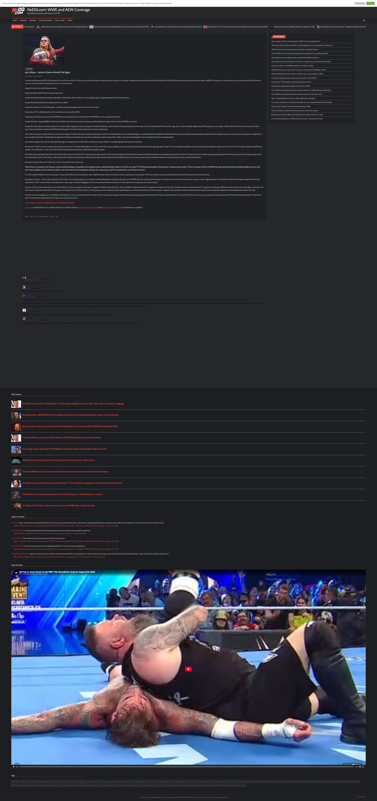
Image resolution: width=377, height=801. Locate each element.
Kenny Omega (266, 781)
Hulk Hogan (217, 781)
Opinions (23, 20)
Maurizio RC (18, 546)
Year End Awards (45, 20)
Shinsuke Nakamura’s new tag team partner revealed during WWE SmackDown (99, 26)
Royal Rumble (43, 785)
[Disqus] (144, 300)
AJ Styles (55, 781)
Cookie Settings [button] (359, 3)
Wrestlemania (188, 785)
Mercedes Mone (308, 781)
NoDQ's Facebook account (111, 207)
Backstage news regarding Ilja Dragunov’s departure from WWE (290, 86)
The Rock (121, 785)
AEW (26, 216)
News (15, 20)
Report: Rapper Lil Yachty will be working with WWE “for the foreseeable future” (295, 41)
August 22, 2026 (112, 526)
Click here (28, 207)
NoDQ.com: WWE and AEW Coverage (58, 9)
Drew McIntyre (178, 781)
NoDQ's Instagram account (87, 207)
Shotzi (52, 216)
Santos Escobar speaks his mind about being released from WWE (290, 106)
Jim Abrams (18, 538)
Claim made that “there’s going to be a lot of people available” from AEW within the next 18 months (301, 90)
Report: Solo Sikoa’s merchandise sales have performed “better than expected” (294, 110)
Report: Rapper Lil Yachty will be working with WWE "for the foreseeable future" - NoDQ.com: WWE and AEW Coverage (59, 526)
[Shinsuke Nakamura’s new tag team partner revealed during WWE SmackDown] (73, 26)
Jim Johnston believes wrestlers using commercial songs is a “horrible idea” (294, 78)
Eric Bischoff (193, 781)
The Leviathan (19, 530)
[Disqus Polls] (144, 248)
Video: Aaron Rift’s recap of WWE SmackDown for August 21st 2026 (215, 26)
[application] (188, 669)
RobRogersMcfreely (21, 554)
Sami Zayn (56, 785)
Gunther (205, 781)
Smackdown (82, 785)
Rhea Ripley (353, 781)
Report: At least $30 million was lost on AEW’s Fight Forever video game (293, 98)
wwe (57, 216)
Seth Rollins (69, 785)
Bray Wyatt (80, 781)
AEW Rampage (42, 781)
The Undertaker (134, 785)
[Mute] (360, 767)
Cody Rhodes (164, 781)
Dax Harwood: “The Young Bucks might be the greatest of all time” (291, 82)
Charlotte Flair (123, 781)
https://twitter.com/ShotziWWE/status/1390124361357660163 (50, 203)
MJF (320, 781)
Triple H (160, 785)
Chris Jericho (34, 216)
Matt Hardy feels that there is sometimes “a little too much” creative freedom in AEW (327, 26)
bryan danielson (108, 781)
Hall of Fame (60, 20)
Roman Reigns (29, 785)
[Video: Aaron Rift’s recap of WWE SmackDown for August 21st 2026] (193, 26)
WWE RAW (223, 785)
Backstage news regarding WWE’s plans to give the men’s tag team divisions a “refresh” (297, 114)
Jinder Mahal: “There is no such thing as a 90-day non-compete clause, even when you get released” (159, 26)
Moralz (16, 523)
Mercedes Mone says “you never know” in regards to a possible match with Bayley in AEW (269, 26)
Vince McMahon (173, 785)
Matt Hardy (294, 781)
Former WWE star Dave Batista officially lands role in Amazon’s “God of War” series (296, 94)
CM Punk (151, 781)
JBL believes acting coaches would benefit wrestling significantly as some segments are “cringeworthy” (302, 45)
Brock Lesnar (94, 781)
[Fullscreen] (363, 767)
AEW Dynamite (27, 781)
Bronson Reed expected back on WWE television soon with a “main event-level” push (297, 118)
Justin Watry (28, 76)
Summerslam (109, 785)
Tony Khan (149, 785)
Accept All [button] (370, 3)
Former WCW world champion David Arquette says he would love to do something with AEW (42, 26)
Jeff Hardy (230, 781)
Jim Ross (241, 781)
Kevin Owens (280, 781)
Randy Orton (331, 781)
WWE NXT (210, 785)
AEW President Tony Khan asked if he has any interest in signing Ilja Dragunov (295, 49)
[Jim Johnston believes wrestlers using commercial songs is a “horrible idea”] (357, 26)
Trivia (70, 20)
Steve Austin (95, 785)
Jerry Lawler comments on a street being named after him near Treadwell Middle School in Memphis (301, 102)
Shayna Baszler (44, 216)
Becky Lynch (67, 781)
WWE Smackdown (238, 785)
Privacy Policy (361, 797)
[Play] (14, 767)
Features (32, 20)
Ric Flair (16, 785)
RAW (342, 781)
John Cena (253, 781)
